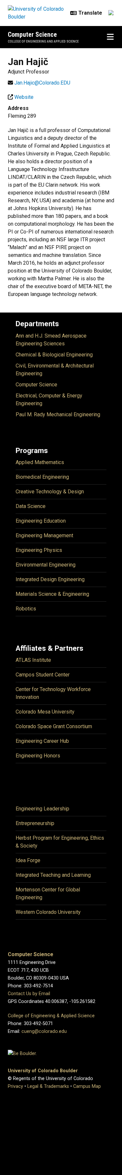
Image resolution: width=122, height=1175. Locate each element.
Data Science (31, 506)
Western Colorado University (48, 912)
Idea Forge (28, 860)
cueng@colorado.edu (44, 1031)
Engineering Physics (39, 550)
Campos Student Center (43, 675)
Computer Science (32, 34)
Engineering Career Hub (42, 741)
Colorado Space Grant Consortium (54, 726)
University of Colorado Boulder (43, 1071)
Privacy (15, 1086)
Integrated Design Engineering (50, 579)
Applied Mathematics (40, 462)
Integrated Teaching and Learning (53, 875)
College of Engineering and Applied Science (43, 41)
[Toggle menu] (110, 37)
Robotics (26, 609)
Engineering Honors (38, 756)
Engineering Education (41, 521)
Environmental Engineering (45, 565)
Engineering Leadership (42, 809)
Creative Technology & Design (50, 491)
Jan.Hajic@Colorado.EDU (42, 83)
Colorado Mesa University (45, 712)
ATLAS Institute (33, 660)
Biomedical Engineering (42, 477)
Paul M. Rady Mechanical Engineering (58, 414)
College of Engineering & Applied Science (51, 1016)
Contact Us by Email (29, 993)
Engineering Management (44, 535)
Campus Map (87, 1086)
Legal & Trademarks (48, 1086)
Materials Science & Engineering (52, 594)
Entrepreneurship (35, 823)
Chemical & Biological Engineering (54, 355)
